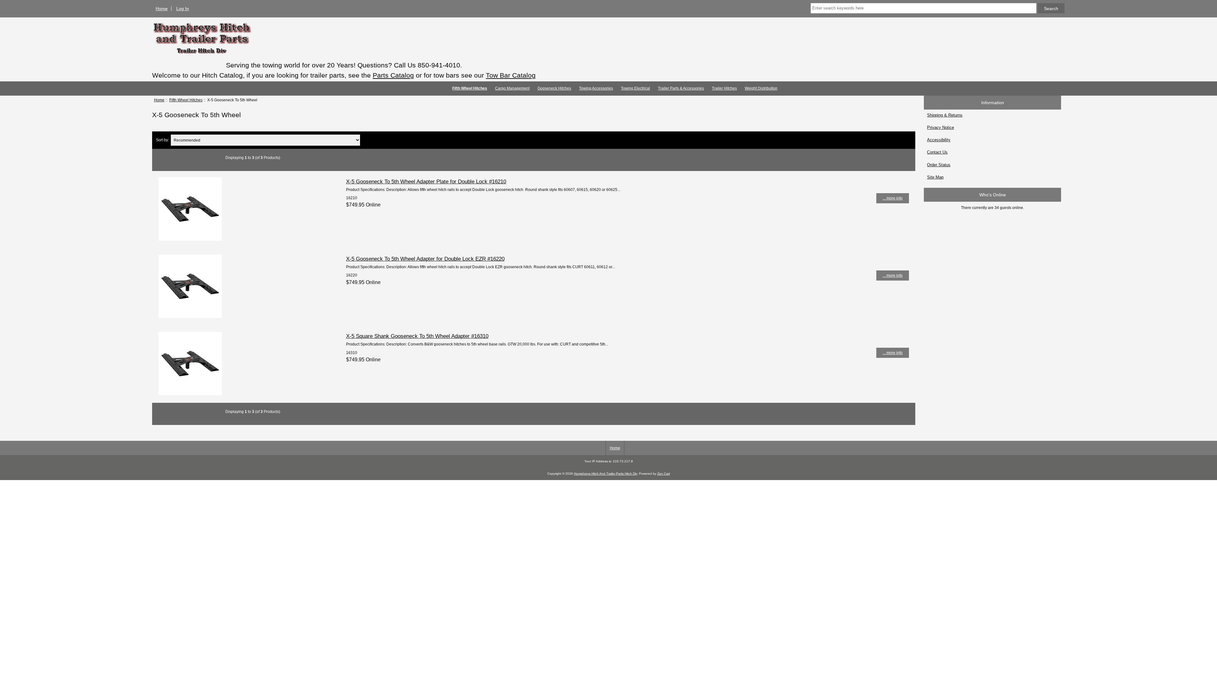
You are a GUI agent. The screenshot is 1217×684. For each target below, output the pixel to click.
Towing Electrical (635, 88)
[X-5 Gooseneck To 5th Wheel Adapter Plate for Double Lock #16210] (190, 239)
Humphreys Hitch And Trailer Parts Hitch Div (605, 473)
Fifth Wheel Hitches (186, 100)
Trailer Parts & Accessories (681, 88)
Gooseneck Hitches (554, 88)
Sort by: (162, 140)
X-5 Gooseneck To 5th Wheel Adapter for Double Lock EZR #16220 (425, 259)
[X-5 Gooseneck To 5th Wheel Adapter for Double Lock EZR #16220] (190, 316)
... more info (893, 198)
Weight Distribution (761, 88)
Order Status (938, 164)
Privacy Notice (940, 127)
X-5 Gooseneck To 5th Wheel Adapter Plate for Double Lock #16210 (426, 181)
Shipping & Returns (945, 115)
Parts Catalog (393, 75)
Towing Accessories (596, 88)
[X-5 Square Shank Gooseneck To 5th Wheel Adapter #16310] (190, 394)
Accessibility (938, 139)
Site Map (935, 177)
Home (162, 8)
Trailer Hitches (724, 88)
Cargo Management (512, 88)
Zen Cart (663, 473)
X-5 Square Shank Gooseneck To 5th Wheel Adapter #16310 (417, 336)
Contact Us (937, 152)
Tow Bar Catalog (511, 75)
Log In (182, 8)
